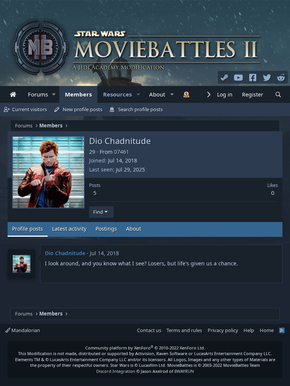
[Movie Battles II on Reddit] (281, 77)
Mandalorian (25, 330)
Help (249, 330)
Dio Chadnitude (65, 253)
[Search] (278, 94)
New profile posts (82, 109)
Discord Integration (115, 371)
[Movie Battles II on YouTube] (239, 77)
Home (267, 330)
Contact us (149, 330)
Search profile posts (140, 109)
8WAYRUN (184, 371)
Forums (38, 94)
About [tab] (133, 228)
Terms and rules (184, 330)
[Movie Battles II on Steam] (225, 77)
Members (78, 94)
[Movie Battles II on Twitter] (267, 77)
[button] (54, 94)
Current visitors (29, 109)
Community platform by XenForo (145, 348)
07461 (121, 151)
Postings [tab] (106, 228)
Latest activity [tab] (69, 228)
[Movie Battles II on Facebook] (253, 77)
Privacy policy (223, 330)
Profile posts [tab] (27, 228)
